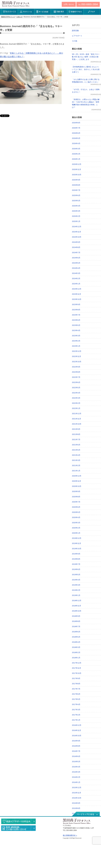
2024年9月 (76, 242)
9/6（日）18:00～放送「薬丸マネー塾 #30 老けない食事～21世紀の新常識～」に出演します (86, 56)
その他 (74, 41)
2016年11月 (76, 730)
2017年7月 (76, 689)
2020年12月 (76, 476)
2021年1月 (76, 471)
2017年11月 (76, 668)
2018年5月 (76, 637)
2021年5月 (76, 450)
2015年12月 (76, 787)
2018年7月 (76, 626)
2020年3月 (76, 523)
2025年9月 (76, 180)
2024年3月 (76, 273)
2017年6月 (76, 694)
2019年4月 (76, 580)
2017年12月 (76, 663)
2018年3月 (76, 647)
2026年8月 (76, 123)
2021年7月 (76, 439)
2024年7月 (76, 253)
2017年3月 (76, 710)
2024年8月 (76, 247)
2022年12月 (76, 351)
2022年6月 (76, 382)
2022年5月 (76, 388)
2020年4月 (76, 517)
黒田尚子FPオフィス (15, 3)
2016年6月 (76, 756)
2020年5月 (76, 512)
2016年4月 (76, 767)
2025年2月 (76, 216)
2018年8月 (76, 621)
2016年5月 (76, 762)
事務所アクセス (75, 12)
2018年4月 (76, 642)
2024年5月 (76, 263)
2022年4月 (76, 393)
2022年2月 (76, 403)
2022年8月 (76, 372)
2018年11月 (76, 606)
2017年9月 (76, 678)
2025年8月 (76, 185)
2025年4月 (76, 206)
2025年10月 (76, 175)
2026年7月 (76, 128)
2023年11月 (76, 294)
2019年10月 (76, 549)
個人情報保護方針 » (70, 835)
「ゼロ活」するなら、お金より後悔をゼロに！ (86, 90)
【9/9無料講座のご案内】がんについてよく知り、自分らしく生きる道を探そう (86, 69)
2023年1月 (76, 346)
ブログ (92, 12)
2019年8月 (76, 559)
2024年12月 (76, 227)
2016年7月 (76, 751)
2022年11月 (76, 356)
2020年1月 (76, 533)
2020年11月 (76, 481)
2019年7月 (76, 564)
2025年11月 (76, 169)
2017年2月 (76, 715)
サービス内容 (42, 12)
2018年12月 (76, 601)
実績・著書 (59, 12)
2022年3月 (76, 398)
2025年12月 (76, 164)
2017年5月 (76, 699)
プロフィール (26, 12)
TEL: (88, 4)
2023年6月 (76, 320)
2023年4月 (76, 330)
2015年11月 (76, 793)
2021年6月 (76, 445)
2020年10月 (76, 486)
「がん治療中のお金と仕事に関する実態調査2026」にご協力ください (86, 80)
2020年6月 (76, 507)
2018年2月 (76, 652)
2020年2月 (76, 528)
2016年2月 (76, 777)
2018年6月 (76, 632)
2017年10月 (76, 673)
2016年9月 (76, 741)
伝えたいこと (9, 12)
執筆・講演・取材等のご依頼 (18, 828)
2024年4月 (76, 268)
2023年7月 (76, 315)
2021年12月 (76, 414)
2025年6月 (76, 195)
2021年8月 (76, 434)
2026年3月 (76, 149)
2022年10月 (76, 362)
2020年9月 (76, 491)
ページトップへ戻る (85, 814)
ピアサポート (77, 36)
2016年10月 (76, 736)
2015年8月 (76, 808)
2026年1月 (76, 159)
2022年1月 (76, 408)
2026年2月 (76, 154)
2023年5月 (76, 325)
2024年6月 (76, 258)
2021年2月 (76, 465)
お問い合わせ (69, 4)
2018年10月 (76, 611)
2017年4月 (76, 704)
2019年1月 (76, 595)
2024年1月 (76, 284)
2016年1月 (76, 782)
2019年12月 (76, 538)
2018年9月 (76, 616)
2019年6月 (76, 569)
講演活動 (75, 31)
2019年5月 (76, 575)
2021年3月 (76, 460)
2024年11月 (76, 232)
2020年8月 (76, 497)
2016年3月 (76, 772)
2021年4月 (76, 455)
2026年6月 (76, 133)
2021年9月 (76, 429)
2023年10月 (76, 299)
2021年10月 (76, 424)
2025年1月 (76, 221)
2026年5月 (76, 138)
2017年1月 (76, 720)
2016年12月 (76, 725)
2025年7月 (76, 190)
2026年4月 (76, 143)
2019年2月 (76, 590)
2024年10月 (76, 237)
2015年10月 (76, 798)
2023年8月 (76, 310)
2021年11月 (76, 419)
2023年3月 (76, 336)
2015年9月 (76, 803)
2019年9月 (76, 554)
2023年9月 (76, 304)
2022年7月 (76, 377)
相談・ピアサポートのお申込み (18, 821)
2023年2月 (76, 341)
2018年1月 (76, 658)
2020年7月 (76, 502)
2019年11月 (76, 543)
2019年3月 (76, 585)
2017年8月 (76, 684)
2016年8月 (76, 746)
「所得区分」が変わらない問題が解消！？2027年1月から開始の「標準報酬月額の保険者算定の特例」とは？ (86, 103)
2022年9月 (76, 367)
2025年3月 (76, 211)
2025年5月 (76, 201)
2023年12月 (76, 289)
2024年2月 (76, 278)
